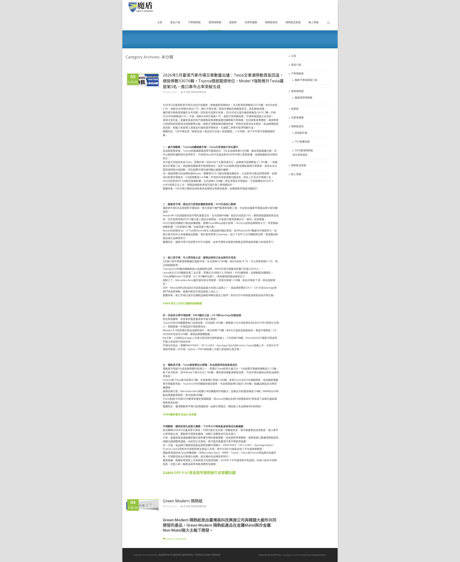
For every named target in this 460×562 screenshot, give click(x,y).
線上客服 (314, 22)
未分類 (186, 92)
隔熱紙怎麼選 (293, 22)
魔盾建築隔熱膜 (303, 97)
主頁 (159, 22)
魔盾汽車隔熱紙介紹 (306, 80)
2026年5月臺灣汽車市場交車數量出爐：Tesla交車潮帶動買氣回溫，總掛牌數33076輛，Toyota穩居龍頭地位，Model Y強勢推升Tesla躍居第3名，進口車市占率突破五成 (223, 80)
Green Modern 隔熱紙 (183, 500)
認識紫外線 (301, 132)
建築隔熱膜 (215, 22)
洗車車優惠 (251, 22)
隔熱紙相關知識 (198, 92)
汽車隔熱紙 (194, 22)
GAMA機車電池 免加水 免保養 (179, 414)
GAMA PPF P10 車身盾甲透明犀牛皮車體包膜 (199, 473)
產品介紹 (175, 22)
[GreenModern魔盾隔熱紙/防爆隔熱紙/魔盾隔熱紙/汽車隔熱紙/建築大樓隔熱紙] (137, 7)
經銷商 (233, 22)
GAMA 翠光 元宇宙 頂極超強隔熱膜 (182, 303)
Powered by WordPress (270, 555)
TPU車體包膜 (302, 141)
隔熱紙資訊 (271, 22)
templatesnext (318, 555)
